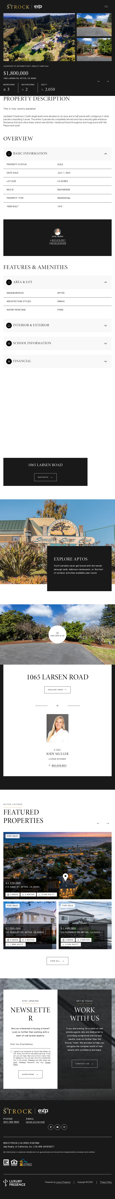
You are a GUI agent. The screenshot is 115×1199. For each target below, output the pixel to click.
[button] (84, 1064)
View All (92, 50)
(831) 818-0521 (58, 241)
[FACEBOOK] (51, 1127)
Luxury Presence (63, 1182)
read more (59, 579)
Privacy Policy (106, 1182)
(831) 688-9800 (11, 1122)
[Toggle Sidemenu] (106, 6)
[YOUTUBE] (57, 1127)
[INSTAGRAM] (64, 1127)
